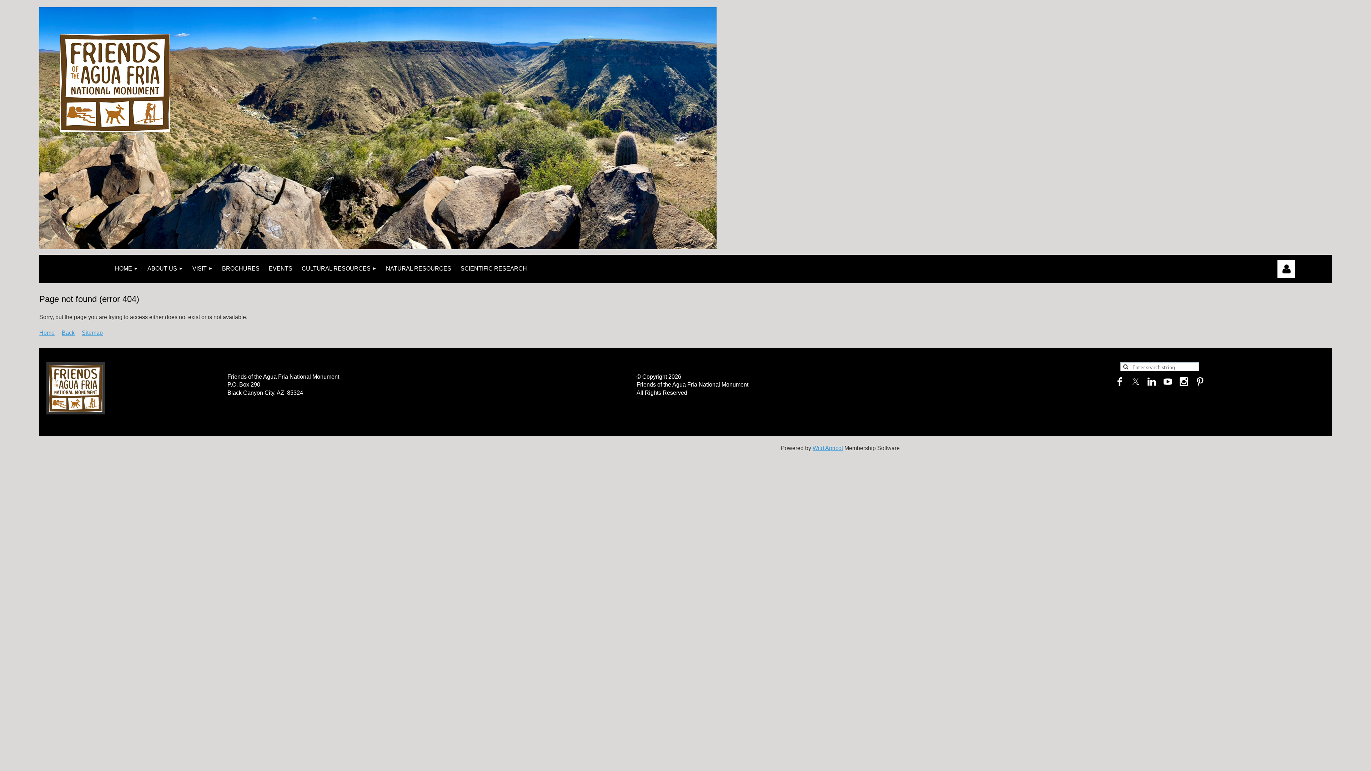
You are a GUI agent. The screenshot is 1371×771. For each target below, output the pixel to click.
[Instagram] (1184, 382)
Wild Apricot (828, 448)
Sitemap (92, 333)
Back (68, 333)
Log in (1286, 269)
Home (47, 333)
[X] (1136, 382)
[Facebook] (1120, 382)
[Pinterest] (1200, 382)
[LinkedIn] (1152, 382)
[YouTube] (1168, 382)
